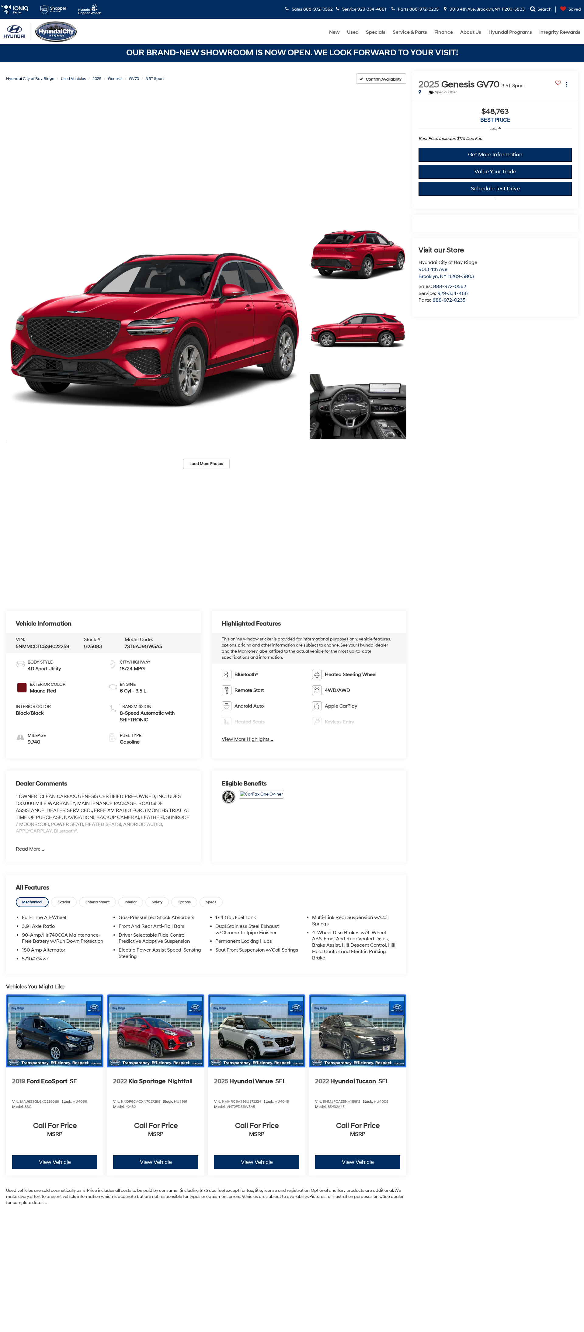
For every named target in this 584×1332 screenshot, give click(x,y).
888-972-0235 (449, 300)
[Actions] (566, 84)
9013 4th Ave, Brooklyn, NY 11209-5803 (487, 9)
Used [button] (353, 32)
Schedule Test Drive (495, 188)
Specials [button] (375, 32)
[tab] (32, 902)
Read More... (30, 849)
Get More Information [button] (495, 154)
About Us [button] (470, 32)
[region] (495, 140)
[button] (154, 330)
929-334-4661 (453, 293)
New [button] (334, 32)
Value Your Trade (495, 171)
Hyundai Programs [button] (510, 32)
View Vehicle (55, 1162)
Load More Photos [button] (206, 463)
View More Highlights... (247, 739)
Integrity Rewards (559, 32)
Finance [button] (443, 32)
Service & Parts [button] (410, 32)
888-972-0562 (449, 286)
